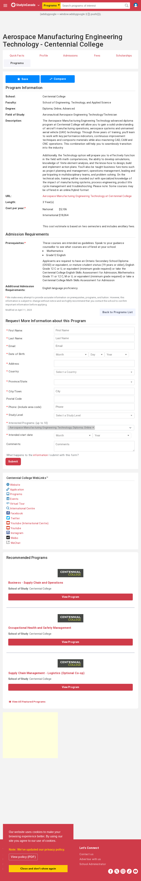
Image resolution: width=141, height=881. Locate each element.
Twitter (15, 518)
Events (14, 499)
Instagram (17, 533)
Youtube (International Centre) (29, 523)
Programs (16, 494)
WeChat (16, 543)
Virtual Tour (17, 503)
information (40, 455)
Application (17, 489)
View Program (70, 596)
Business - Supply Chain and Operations (35, 582)
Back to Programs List (117, 312)
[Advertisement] (70, 26)
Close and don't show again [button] (38, 868)
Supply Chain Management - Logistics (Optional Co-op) (46, 673)
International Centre (22, 508)
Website (15, 484)
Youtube (16, 528)
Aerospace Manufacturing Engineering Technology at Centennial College (87, 196)
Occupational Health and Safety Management (39, 628)
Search (126, 5)
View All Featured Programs (27, 701)
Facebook (17, 513)
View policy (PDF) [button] (23, 856)
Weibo (14, 538)
